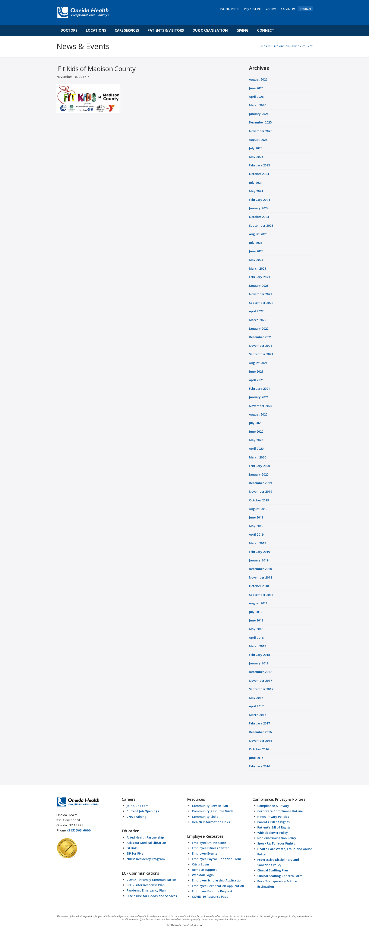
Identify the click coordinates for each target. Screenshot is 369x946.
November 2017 (260, 681)
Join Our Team (137, 806)
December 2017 (260, 672)
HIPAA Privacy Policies (273, 817)
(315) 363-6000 (79, 830)
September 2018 (261, 595)
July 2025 (255, 148)
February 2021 (259, 388)
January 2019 (258, 560)
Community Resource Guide (212, 811)
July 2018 (255, 612)
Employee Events (204, 853)
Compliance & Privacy (273, 806)
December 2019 (260, 483)
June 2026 (256, 88)
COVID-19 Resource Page (210, 897)
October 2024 (259, 174)
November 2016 (260, 741)
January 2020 (258, 474)
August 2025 (258, 140)
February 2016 (259, 766)
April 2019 (256, 534)
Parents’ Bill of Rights (273, 822)
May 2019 (256, 526)
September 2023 (261, 225)
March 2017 (257, 715)
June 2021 (256, 371)
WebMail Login (203, 875)
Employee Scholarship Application (217, 880)
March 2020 (257, 457)
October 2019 (259, 500)
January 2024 (258, 208)
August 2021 (258, 363)
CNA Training (136, 817)
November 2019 (260, 491)
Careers (271, 9)
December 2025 (260, 122)
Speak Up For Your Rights (276, 843)
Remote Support (204, 870)
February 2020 (259, 466)
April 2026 (256, 97)
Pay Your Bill (252, 9)
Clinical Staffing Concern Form (279, 876)
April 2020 (256, 449)
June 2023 (256, 251)
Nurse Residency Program (146, 859)
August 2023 (258, 234)
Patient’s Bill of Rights (274, 827)
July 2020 (255, 423)
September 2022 (261, 303)
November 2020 (260, 406)
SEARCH (305, 9)
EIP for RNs (135, 853)
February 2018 (259, 655)
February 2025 (259, 165)
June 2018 (256, 620)
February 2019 (259, 552)
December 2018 (260, 569)
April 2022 (256, 311)
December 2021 (260, 337)
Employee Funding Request (212, 891)
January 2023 (258, 286)
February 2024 (259, 200)
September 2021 (261, 354)
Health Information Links (211, 822)
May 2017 (256, 698)
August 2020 (258, 414)
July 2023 (255, 243)
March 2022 (257, 320)
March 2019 (257, 543)
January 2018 (258, 663)
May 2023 (256, 260)
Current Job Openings (143, 811)
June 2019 (256, 517)
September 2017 (261, 689)
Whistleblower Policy (272, 833)
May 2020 (256, 440)
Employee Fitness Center (210, 848)
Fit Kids (132, 848)
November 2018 (260, 577)
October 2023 (259, 217)
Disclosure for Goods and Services (152, 896)
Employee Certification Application (218, 886)
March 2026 (257, 105)
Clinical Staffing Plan (272, 870)
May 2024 (256, 191)
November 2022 (260, 294)
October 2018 (259, 586)
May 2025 (256, 157)
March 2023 (257, 268)
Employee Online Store (209, 843)
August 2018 (258, 603)
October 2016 (259, 749)
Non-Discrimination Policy (276, 838)
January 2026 (258, 114)
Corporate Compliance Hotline (280, 811)
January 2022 (258, 328)
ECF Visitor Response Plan (146, 885)
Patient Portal (229, 9)
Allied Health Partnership (145, 837)
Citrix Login (200, 864)
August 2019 (258, 509)
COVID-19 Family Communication (151, 880)
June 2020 (256, 431)
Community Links (205, 817)
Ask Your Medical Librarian (146, 843)
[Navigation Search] (283, 30)
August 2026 (258, 79)
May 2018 (256, 629)
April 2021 (256, 380)
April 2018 (256, 638)
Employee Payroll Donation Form (216, 859)
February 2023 (259, 277)
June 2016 (256, 758)
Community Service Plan (210, 806)
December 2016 (260, 732)
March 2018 (257, 646)
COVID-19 (288, 9)
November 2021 (260, 346)
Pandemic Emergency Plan (146, 890)
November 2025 (260, 131)
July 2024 (255, 183)
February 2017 (259, 723)
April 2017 (256, 706)
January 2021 (258, 397)
